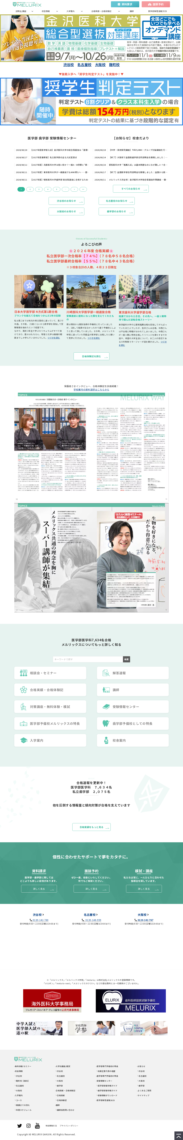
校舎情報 (46, 11)
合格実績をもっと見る (91, 827)
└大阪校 (18, 1090)
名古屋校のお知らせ (116, 200)
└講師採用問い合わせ (64, 1110)
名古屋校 (84, 64)
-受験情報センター (104, 1080)
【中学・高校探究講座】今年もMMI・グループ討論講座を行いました (139, 149)
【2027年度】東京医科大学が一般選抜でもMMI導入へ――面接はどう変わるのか (60, 172)
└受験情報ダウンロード (106, 1095)
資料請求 (127, 4)
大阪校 (100, 64)
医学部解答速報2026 (157, 11)
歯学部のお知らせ (116, 211)
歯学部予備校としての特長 (133, 723)
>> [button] (83, 189)
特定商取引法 (51, 1125)
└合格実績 (60, 1095)
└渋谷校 (18, 1076)
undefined (30, 38)
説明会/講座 (21, 11)
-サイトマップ (143, 1095)
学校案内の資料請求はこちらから (91, 389)
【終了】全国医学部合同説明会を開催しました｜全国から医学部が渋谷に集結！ (139, 172)
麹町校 (114, 64)
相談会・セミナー (43, 673)
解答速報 (119, 673)
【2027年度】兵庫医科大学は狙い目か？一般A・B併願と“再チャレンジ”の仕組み (60, 164)
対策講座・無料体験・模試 (50, 706)
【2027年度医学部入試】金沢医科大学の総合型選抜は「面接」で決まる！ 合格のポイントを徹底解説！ (60, 149)
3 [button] (38, 189)
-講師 (57, 1105)
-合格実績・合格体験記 (65, 1090)
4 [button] (47, 189)
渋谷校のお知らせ (66, 200)
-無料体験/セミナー (22, 1066)
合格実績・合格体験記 (101, 11)
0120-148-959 (93, 920)
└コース (18, 1100)
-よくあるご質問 (144, 1090)
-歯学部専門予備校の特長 (107, 1076)
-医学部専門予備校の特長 (107, 1066)
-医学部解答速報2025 (105, 1100)
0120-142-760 (40, 920)
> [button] (74, 189)
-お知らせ (141, 1066)
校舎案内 (119, 740)
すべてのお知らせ (130, 188)
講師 (132, 11)
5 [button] (56, 189)
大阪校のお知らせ (66, 211)
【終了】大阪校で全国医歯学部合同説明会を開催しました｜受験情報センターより (139, 157)
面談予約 (158, 4)
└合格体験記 (61, 1100)
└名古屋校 (19, 1085)
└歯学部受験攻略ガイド (106, 1090)
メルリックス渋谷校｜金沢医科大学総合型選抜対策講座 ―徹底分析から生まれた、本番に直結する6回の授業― (139, 179)
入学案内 (70, 11)
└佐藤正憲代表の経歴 (105, 1071)
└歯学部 (59, 1085)
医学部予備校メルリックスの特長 (55, 723)
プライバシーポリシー (69, 1125)
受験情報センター (126, 706)
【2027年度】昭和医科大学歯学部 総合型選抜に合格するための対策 (60, 179)
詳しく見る (39, 888)
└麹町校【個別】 (22, 1080)
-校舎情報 (18, 1071)
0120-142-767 (145, 920)
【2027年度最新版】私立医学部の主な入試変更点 (53, 157)
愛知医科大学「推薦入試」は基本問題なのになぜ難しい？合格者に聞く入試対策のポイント (139, 164)
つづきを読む (53, 337)
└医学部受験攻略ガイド (106, 1085)
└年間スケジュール (22, 1110)
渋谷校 (68, 64)
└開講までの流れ (22, 1105)
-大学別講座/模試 (62, 1066)
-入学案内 (18, 1095)
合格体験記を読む (91, 356)
